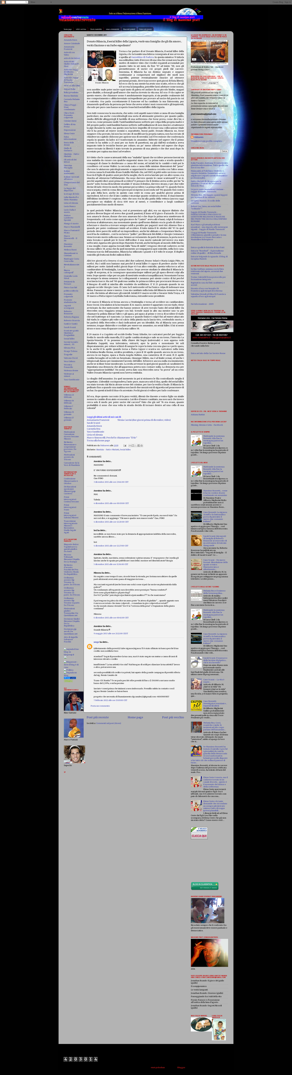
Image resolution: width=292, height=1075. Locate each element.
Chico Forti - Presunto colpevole (69, 115)
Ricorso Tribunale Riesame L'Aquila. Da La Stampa (72, 558)
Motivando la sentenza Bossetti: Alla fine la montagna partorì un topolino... (213, 439)
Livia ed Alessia (71, 203)
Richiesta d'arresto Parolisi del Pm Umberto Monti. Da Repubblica (71, 569)
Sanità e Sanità (70, 324)
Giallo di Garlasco (68, 149)
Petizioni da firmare (69, 283)
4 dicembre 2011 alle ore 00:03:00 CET (111, 503)
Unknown (198, 137)
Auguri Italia (69, 89)
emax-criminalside (112, 29)
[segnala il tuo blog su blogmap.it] (72, 654)
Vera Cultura (69, 361)
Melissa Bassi (70, 250)
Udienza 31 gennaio (69, 413)
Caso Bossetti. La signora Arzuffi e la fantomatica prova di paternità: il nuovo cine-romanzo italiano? (215, 517)
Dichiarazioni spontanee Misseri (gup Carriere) (70, 490)
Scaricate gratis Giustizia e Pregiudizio (71, 332)
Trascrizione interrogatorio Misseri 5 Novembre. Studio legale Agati (70, 527)
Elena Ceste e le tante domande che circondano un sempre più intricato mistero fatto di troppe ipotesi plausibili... (215, 806)
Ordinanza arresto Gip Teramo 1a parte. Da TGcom (72, 601)
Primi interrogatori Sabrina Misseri (71, 515)
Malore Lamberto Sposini (68, 217)
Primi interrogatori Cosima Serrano (71, 499)
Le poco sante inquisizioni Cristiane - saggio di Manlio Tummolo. (208, 190)
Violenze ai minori (69, 375)
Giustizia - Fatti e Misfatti (107, 449)
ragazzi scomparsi (69, 306)
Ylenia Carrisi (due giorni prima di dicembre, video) (144, 420)
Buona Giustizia (71, 96)
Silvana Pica (69, 348)
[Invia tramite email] (130, 445)
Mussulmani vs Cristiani (71, 254)
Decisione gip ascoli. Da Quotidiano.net (71, 631)
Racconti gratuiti (129, 29)
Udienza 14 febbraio (69, 401)
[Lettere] (70, 678)
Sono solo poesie (145, 29)
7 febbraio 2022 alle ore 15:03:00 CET (110, 700)
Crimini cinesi (70, 121)
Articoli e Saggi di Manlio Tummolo (71, 80)
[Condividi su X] (135, 445)
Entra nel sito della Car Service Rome (208, 353)
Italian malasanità (69, 172)
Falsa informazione (70, 138)
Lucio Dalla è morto (70, 211)
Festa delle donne (69, 143)
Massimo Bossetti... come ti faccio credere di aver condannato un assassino (215, 493)
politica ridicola (71, 291)
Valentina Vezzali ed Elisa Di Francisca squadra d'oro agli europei (208, 295)
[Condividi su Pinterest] (141, 445)
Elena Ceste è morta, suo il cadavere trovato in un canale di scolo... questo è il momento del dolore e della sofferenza (215, 782)
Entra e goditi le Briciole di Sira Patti (207, 247)
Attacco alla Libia (72, 85)
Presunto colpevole (68, 295)
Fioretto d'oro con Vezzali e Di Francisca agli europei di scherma (206, 289)
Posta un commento (100, 706)
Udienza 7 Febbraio (68, 407)
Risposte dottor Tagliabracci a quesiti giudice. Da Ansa (71, 547)
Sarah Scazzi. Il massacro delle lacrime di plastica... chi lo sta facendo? (215, 660)
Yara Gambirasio (71, 379)
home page (68, 29)
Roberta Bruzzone (68, 312)
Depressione (70, 130)
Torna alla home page (98, 440)
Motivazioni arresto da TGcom (69, 457)
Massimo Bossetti (68, 245)
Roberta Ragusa (71, 317)
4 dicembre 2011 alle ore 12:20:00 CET (111, 522)
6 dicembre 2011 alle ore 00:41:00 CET (111, 618)
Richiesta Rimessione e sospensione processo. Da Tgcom (70, 446)
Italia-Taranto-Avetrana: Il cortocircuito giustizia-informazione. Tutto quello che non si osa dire (209, 165)
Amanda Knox (94, 426)
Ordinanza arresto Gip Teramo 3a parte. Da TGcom (72, 581)
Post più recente (98, 717)
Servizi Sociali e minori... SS (71, 343)
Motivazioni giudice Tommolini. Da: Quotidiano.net (71, 612)
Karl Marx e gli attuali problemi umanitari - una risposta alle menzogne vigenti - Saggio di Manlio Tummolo (209, 226)
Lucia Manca (69, 206)
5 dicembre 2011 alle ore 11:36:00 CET (111, 564)
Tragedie (68, 354)
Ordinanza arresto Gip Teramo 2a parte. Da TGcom (72, 591)
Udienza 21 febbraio (69, 396)
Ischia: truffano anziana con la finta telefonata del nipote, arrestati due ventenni (207, 271)
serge (96, 642)
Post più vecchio (173, 717)
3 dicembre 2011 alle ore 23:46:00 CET (111, 482)
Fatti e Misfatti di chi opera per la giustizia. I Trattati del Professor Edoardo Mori (206, 183)
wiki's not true (81, 29)
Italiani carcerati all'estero (71, 178)
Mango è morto (71, 223)
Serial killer (125, 449)
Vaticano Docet (71, 358)
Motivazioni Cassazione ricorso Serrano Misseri (71, 435)
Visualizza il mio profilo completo (206, 141)
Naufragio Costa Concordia (71, 260)
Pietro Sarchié (70, 287)
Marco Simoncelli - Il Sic (70, 238)
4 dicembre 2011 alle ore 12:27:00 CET (111, 546)
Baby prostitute (71, 92)
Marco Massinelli (72, 227)
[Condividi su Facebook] (138, 445)
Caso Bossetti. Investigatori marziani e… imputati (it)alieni (215, 703)
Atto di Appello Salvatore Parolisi (71, 639)
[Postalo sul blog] (132, 445)
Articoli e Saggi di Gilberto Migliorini (71, 71)
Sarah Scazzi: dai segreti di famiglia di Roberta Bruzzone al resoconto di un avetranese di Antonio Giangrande (215, 540)
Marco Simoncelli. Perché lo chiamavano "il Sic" (112, 437)
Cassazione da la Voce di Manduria (72, 464)
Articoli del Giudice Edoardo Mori (71, 63)
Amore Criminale (72, 43)
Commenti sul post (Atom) (108, 723)
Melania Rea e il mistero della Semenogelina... (214, 592)
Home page (135, 717)
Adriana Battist (198, 414)
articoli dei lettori (72, 58)
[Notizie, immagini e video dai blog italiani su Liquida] (69, 659)
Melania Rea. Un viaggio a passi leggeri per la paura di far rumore (209, 196)
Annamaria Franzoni (98, 420)
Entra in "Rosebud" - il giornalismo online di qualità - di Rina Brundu (207, 252)
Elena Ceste (69, 133)
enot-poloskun (158, 1067)
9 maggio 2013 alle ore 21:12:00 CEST (111, 633)
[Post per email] (125, 445)
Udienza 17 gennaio (69, 418)
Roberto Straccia (72, 320)
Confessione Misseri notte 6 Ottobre (71, 480)
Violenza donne (71, 370)
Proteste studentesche (70, 301)
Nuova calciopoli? (69, 271)
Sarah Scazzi (93, 423)
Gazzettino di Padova (142, 57)
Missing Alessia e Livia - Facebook (207, 425)
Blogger (181, 1067)
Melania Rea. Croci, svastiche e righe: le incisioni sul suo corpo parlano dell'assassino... (214, 726)
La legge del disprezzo (69, 189)
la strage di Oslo (71, 194)
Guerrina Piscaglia (68, 166)
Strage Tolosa (70, 351)
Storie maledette (96, 29)
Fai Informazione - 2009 (202, 304)
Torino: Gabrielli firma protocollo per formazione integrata (208, 278)
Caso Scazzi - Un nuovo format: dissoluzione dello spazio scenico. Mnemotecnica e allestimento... (215, 564)
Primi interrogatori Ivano (70, 507)
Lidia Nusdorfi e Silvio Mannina (71, 198)
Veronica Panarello (68, 366)
